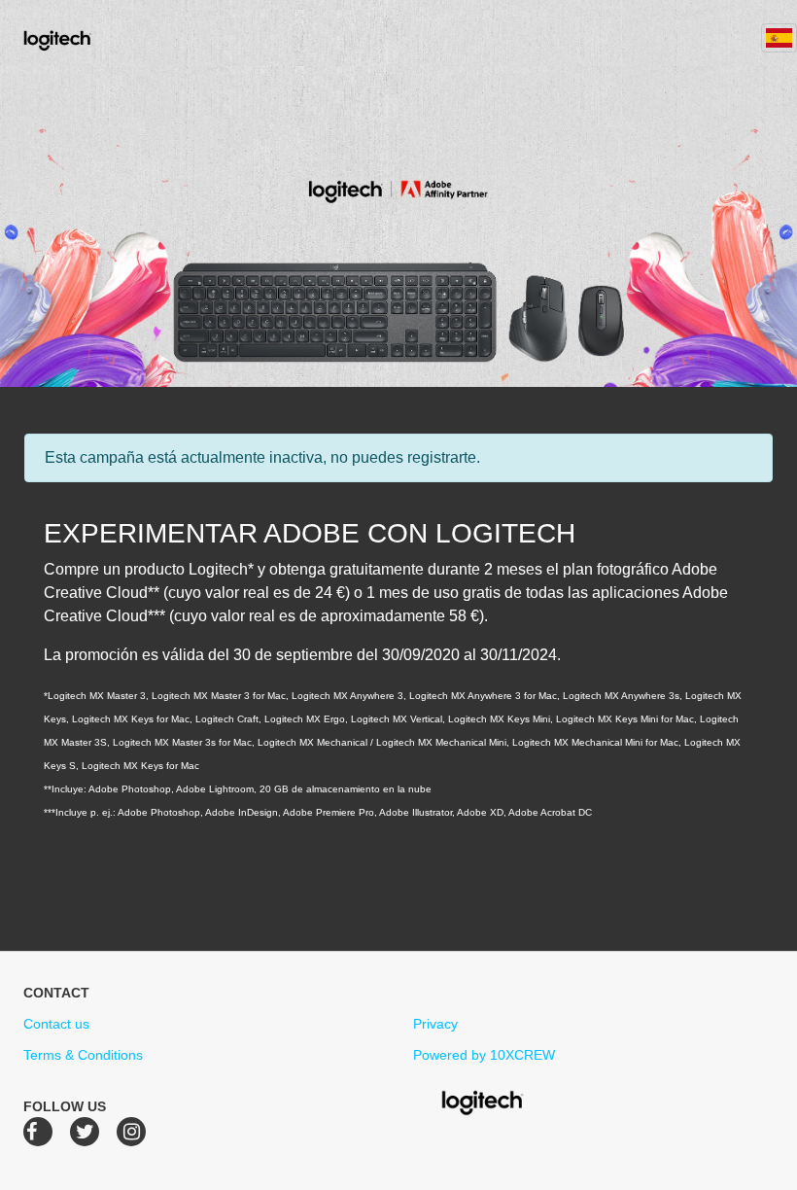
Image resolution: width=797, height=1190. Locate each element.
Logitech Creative (85, 38)
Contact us (56, 1024)
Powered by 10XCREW (484, 1055)
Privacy (435, 1024)
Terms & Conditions (83, 1055)
